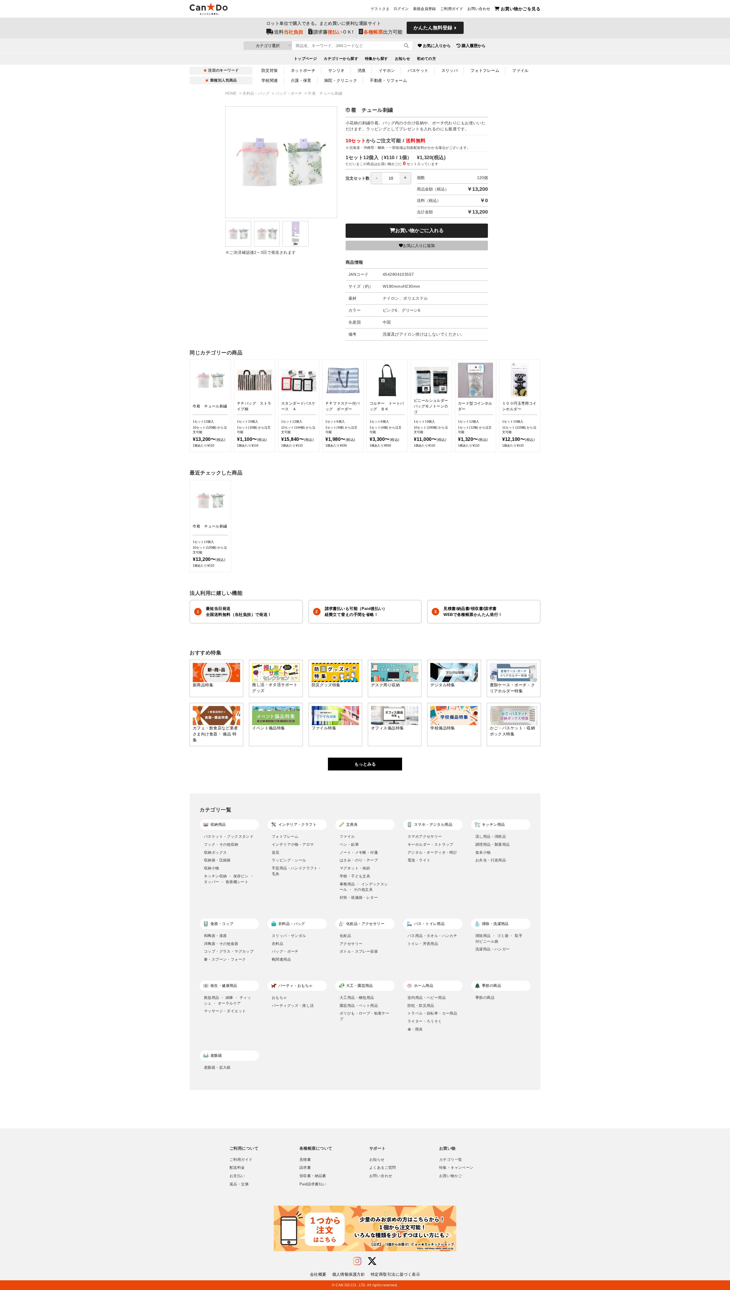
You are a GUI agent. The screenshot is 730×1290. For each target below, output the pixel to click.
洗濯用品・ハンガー (492, 949)
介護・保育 (301, 80)
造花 (275, 852)
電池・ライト (418, 860)
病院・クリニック (340, 80)
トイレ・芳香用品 (422, 944)
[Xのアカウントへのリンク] (372, 1261)
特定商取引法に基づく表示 (395, 1274)
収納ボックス (215, 852)
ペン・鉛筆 (349, 844)
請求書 (305, 1168)
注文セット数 (358, 178)
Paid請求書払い (312, 1184)
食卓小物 (483, 852)
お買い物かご (450, 1176)
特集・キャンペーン (456, 1168)
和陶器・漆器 (215, 936)
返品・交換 (239, 1184)
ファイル (520, 70)
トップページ (305, 59)
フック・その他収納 (221, 844)
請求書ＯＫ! (333, 32)
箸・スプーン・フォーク (225, 959)
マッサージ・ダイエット (225, 1011)
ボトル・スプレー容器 (359, 951)
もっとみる (365, 764)
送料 (288, 32)
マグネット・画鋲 (355, 868)
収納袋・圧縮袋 (217, 860)
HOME (231, 94)
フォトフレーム (485, 70)
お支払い (237, 1176)
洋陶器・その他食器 (221, 944)
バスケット (418, 70)
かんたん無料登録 (432, 28)
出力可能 (383, 32)
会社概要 (318, 1274)
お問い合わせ (478, 9)
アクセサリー (351, 944)
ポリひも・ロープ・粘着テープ (364, 1016)
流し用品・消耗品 (490, 836)
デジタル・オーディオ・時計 (432, 852)
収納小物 (211, 868)
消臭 (362, 70)
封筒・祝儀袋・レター (359, 897)
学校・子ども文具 (355, 876)
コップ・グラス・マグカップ (229, 951)
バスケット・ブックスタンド (229, 836)
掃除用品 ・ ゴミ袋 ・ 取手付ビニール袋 (498, 939)
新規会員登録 (424, 9)
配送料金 (237, 1168)
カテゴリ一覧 (450, 1160)
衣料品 (277, 944)
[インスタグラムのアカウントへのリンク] (357, 1261)
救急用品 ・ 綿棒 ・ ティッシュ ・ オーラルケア (227, 1000)
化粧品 (345, 936)
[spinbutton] (391, 178)
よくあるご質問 (382, 1168)
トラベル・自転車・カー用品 (432, 1013)
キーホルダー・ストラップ (430, 844)
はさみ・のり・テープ (359, 860)
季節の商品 (484, 997)
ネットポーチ (303, 70)
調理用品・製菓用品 (492, 844)
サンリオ (336, 70)
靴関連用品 (281, 959)
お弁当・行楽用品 (490, 860)
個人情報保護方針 (348, 1274)
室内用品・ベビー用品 (426, 997)
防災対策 (269, 70)
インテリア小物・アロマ (293, 844)
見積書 (305, 1160)
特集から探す (376, 59)
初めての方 (426, 59)
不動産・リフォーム (388, 80)
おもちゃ (279, 997)
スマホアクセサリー (424, 836)
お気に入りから (437, 45)
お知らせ (402, 59)
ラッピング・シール (289, 860)
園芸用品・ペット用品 (359, 1005)
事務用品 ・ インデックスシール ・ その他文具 (364, 887)
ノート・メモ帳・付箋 (359, 852)
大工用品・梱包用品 (357, 997)
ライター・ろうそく (424, 1021)
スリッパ (449, 70)
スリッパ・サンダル (289, 936)
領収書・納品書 (312, 1176)
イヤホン (387, 70)
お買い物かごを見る (520, 8)
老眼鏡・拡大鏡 (217, 1067)
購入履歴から (474, 45)
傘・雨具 (415, 1029)
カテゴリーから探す (341, 59)
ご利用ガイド (451, 9)
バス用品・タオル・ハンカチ (432, 936)
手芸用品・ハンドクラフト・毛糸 (296, 871)
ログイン (401, 9)
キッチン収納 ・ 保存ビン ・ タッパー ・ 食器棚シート (229, 879)
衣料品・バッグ (257, 94)
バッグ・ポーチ (289, 94)
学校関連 (269, 80)
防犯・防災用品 (420, 1005)
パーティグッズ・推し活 (293, 1005)
